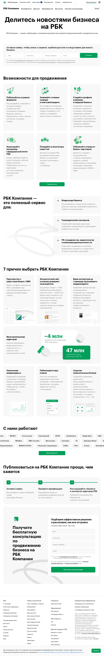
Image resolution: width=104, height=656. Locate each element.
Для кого (36, 9)
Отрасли (57, 2)
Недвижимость (67, 2)
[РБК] (4, 2)
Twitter (5, 626)
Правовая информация (82, 607)
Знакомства (54, 641)
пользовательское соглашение (24, 60)
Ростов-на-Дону (32, 631)
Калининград (31, 619)
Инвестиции (36, 2)
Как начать (59, 9)
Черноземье (30, 640)
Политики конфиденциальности (47, 62)
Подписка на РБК (25, 2)
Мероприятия (48, 2)
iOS (52, 622)
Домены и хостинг (56, 632)
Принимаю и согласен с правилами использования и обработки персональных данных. (42, 60)
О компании (7, 604)
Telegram (6, 635)
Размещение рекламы (9, 613)
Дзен (4, 639)
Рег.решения (55, 638)
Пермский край (31, 628)
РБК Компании (13, 2)
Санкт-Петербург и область (35, 604)
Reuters (96, 639)
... (75, 2)
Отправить (89, 55)
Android (53, 625)
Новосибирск (31, 610)
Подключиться (52, 184)
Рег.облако (54, 635)
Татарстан (30, 634)
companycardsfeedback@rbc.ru (91, 633)
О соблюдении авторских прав (84, 610)
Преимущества (47, 9)
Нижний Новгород (32, 625)
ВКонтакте (6, 623)
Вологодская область (33, 616)
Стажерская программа (10, 616)
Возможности (26, 9)
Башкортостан (31, 613)
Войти (97, 8)
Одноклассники (8, 629)
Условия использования (64, 62)
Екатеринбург (31, 607)
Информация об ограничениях (84, 604)
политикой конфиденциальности (72, 652)
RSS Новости (55, 611)
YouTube (5, 632)
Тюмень (29, 637)
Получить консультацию (74, 9)
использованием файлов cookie (49, 652)
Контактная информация (10, 607)
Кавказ (29, 643)
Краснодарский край (33, 622)
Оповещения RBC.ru (57, 614)
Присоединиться (52, 453)
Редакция (6, 610)
